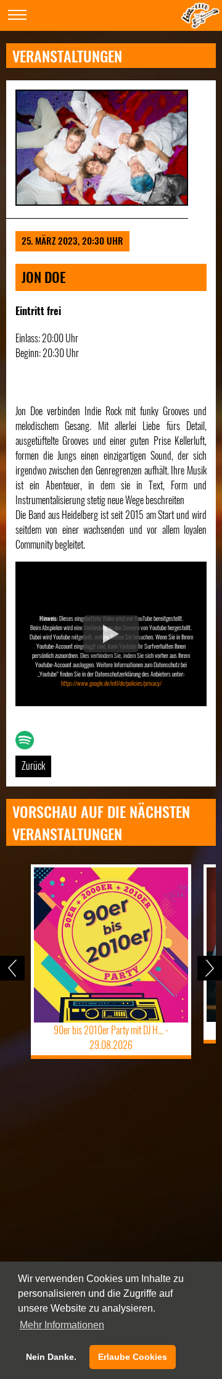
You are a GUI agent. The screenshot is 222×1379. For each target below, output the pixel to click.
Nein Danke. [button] (51, 1357)
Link (22, 738)
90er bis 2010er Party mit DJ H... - (111, 1037)
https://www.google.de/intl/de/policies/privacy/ (111, 683)
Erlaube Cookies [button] (132, 1357)
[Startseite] (200, 24)
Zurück (33, 765)
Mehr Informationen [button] (62, 1325)
